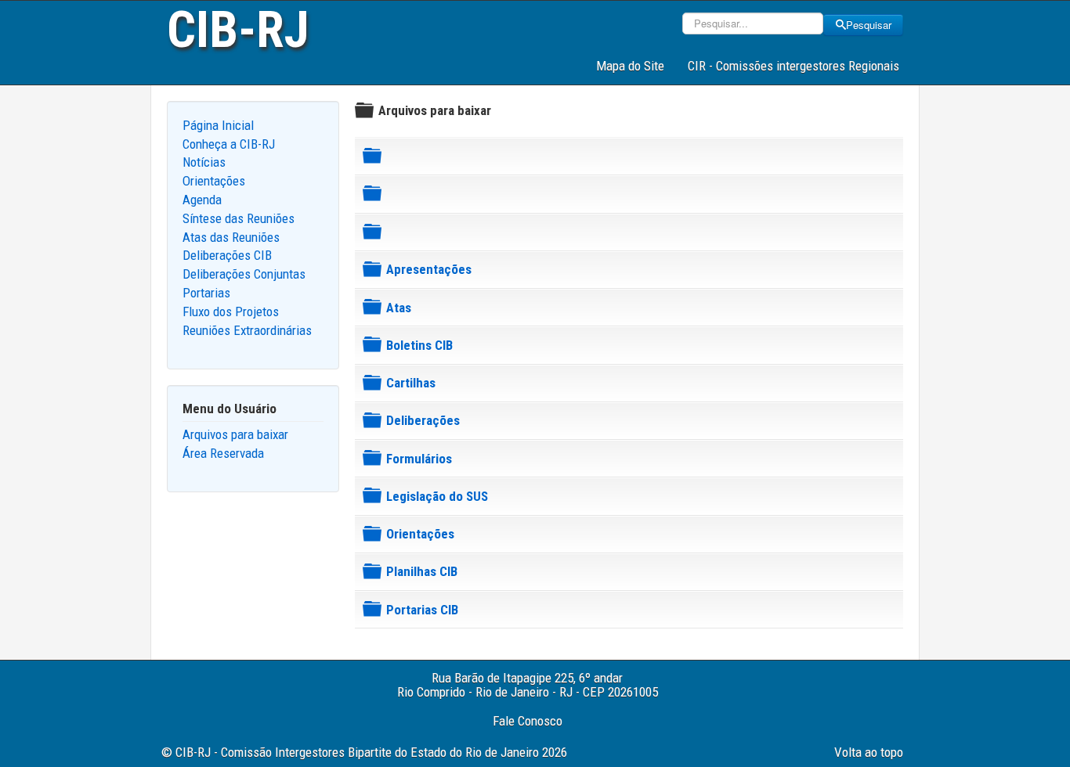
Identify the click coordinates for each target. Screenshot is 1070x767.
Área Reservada (223, 453)
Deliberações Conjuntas (244, 274)
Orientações (214, 181)
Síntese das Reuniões (239, 218)
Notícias (204, 162)
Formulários (419, 458)
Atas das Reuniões (231, 237)
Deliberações (423, 420)
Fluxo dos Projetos (231, 311)
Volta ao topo (868, 752)
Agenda (202, 199)
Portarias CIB (422, 610)
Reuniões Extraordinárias (247, 330)
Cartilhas (411, 383)
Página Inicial (218, 125)
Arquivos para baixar (235, 434)
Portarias (206, 293)
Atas (398, 307)
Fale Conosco (527, 721)
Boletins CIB (419, 345)
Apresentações (429, 269)
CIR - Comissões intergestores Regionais (793, 66)
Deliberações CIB (227, 255)
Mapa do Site (630, 66)
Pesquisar (868, 24)
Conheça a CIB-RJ (229, 144)
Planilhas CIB (421, 571)
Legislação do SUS (437, 496)
